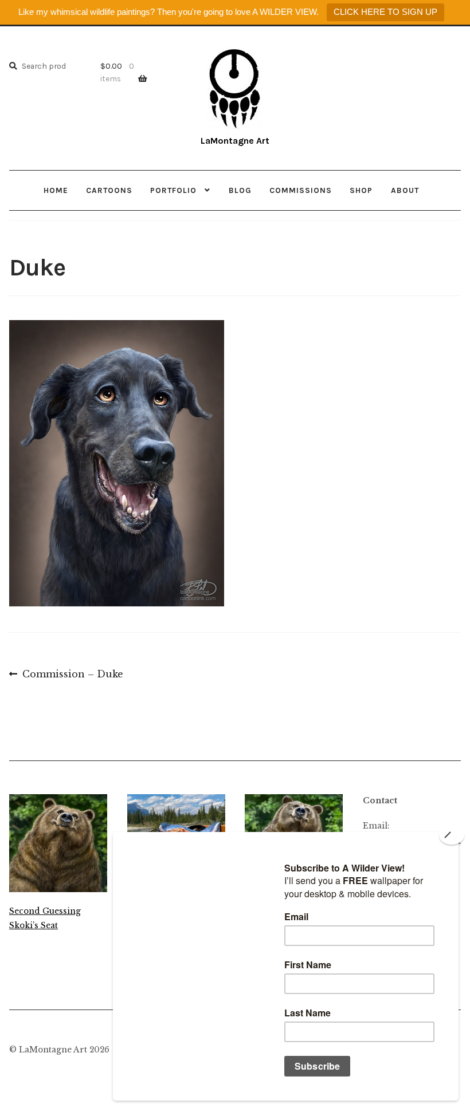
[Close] (451, 835)
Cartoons (109, 190)
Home (56, 190)
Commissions (300, 190)
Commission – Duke (72, 675)
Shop (361, 190)
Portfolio (173, 190)
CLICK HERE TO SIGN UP (385, 12)
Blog (240, 190)
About (405, 190)
